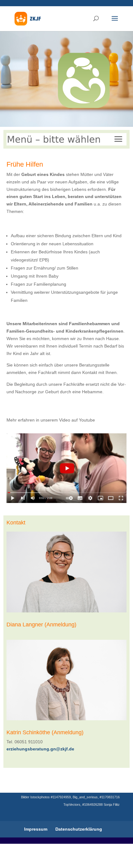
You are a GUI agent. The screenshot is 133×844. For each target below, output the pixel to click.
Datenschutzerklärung (78, 829)
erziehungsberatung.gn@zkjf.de (40, 748)
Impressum (35, 829)
